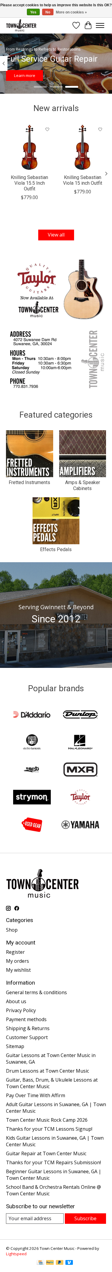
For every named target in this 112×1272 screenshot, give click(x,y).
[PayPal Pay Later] (60, 1263)
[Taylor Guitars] (80, 798)
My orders (17, 961)
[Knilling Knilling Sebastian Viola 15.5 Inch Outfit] (29, 147)
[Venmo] (69, 1263)
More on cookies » (71, 12)
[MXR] (80, 770)
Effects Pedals (56, 549)
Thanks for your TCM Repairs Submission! (53, 1162)
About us (16, 1001)
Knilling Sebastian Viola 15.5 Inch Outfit (29, 182)
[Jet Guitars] (32, 770)
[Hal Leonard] (80, 743)
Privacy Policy (21, 1010)
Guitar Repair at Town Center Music (46, 1153)
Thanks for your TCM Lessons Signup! (49, 1129)
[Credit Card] (40, 1263)
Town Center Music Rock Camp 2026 (47, 1120)
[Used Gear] (32, 825)
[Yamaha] (80, 825)
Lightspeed (16, 1253)
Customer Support (27, 1037)
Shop (12, 930)
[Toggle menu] (100, 25)
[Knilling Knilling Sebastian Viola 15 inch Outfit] (82, 147)
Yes (33, 12)
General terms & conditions (36, 992)
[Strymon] (32, 798)
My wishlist (18, 970)
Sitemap (15, 1046)
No (47, 12)
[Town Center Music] (21, 25)
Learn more (24, 75)
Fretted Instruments (29, 482)
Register (15, 952)
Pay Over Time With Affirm (35, 1095)
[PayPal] (50, 1263)
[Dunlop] (80, 715)
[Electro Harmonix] (32, 743)
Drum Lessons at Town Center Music (47, 1071)
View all (56, 234)
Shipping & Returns (28, 1028)
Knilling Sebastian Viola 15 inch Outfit (82, 180)
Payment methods (26, 1019)
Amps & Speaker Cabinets (82, 485)
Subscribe (85, 1218)
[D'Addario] (32, 715)
